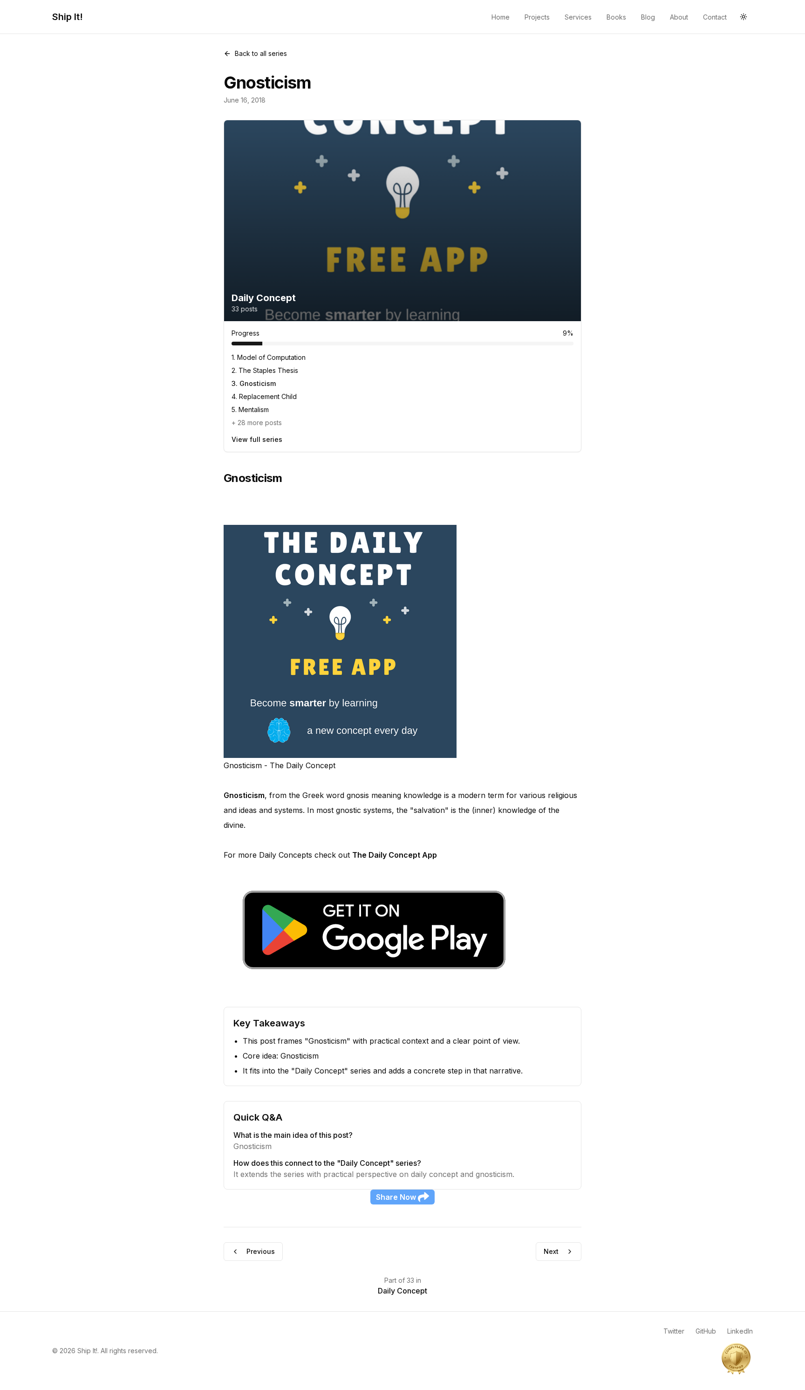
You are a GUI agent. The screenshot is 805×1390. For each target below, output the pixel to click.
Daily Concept (402, 1290)
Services (578, 17)
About (679, 17)
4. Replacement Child (264, 396)
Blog (648, 17)
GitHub (706, 1331)
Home (500, 17)
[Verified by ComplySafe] (736, 1358)
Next (551, 1251)
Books (616, 17)
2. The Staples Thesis (265, 370)
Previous (260, 1251)
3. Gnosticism (254, 383)
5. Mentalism (250, 409)
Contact (715, 17)
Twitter (673, 1331)
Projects (537, 17)
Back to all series (261, 53)
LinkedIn (740, 1331)
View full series (257, 439)
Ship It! (67, 16)
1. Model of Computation (269, 357)
